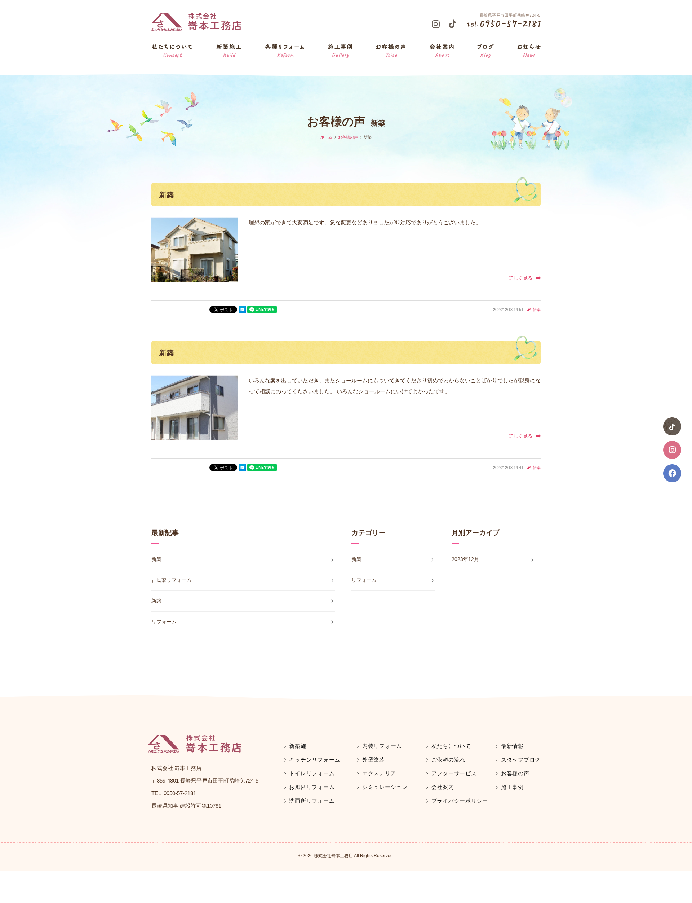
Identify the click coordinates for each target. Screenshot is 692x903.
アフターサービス (454, 773)
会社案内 (442, 787)
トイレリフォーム (311, 773)
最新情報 (512, 746)
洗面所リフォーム (311, 801)
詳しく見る (520, 278)
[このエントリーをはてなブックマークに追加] (242, 309)
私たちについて (451, 746)
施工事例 (512, 787)
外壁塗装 (373, 760)
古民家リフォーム (171, 580)
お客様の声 (515, 773)
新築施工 (300, 746)
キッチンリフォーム (314, 760)
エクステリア (379, 773)
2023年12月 (465, 559)
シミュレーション (385, 787)
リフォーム (164, 621)
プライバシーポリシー (459, 801)
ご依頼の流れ (448, 760)
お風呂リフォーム (311, 787)
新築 (166, 195)
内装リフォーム (382, 746)
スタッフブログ (521, 760)
